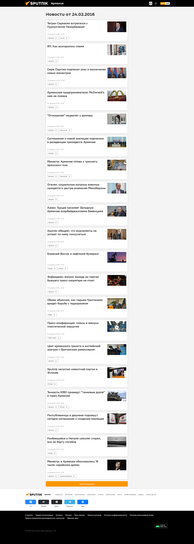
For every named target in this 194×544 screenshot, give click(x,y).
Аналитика (110, 495)
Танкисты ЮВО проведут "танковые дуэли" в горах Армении (76, 393)
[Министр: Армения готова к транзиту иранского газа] (116, 165)
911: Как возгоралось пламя (65, 46)
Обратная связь (72, 518)
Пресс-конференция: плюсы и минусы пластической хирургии (73, 324)
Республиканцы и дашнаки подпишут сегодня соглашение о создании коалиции (75, 417)
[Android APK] (161, 526)
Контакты (59, 515)
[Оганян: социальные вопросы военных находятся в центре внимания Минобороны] (116, 188)
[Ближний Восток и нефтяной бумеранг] (116, 257)
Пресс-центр (52, 338)
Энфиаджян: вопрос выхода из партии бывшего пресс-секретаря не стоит (73, 278)
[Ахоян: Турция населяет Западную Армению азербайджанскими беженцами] (116, 211)
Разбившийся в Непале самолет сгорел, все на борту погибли (74, 440)
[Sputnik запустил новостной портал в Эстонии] (116, 372)
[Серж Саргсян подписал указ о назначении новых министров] (116, 73)
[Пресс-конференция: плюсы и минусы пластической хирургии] (116, 326)
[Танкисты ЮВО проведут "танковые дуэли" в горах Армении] (116, 395)
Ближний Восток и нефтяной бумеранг (73, 254)
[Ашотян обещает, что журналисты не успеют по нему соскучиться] (116, 234)
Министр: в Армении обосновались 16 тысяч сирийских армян (72, 463)
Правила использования (44, 515)
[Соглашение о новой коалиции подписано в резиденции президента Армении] (116, 142)
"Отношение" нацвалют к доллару (70, 115)
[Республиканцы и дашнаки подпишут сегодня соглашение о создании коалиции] (116, 418)
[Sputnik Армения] (37, 6)
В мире (50, 268)
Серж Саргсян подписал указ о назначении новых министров (76, 71)
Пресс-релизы (79, 515)
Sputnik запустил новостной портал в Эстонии (72, 370)
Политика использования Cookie (142, 515)
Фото (119, 495)
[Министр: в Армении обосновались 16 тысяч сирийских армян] (116, 465)
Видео (50, 315)
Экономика (63, 130)
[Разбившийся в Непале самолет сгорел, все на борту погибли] (116, 442)
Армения (51, 38)
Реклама (68, 515)
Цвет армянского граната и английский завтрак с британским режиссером (73, 347)
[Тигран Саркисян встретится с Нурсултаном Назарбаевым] (116, 26)
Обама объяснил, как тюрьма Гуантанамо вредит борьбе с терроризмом (75, 301)
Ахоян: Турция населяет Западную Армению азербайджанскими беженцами (75, 209)
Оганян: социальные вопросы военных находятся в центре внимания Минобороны (76, 186)
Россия (62, 38)
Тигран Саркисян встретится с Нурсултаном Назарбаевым (67, 25)
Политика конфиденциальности (115, 515)
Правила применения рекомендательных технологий (44, 518)
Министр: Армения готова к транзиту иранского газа (72, 163)
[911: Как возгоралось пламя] (116, 49)
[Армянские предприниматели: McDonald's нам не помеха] (116, 96)
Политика (91, 495)
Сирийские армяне (66, 476)
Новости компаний (94, 515)
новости (59, 495)
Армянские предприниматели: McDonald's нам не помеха (75, 94)
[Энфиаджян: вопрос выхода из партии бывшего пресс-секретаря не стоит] (116, 280)
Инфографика (130, 495)
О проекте (29, 515)
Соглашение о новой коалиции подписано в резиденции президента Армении (75, 140)
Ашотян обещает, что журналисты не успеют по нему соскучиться (72, 232)
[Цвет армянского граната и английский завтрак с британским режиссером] (116, 349)
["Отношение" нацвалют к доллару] (116, 119)
